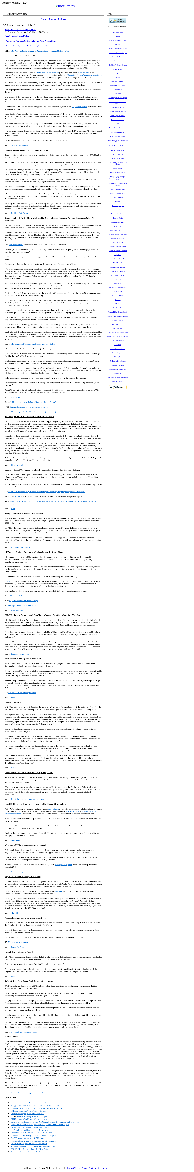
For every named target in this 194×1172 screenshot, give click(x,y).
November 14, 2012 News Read (20, 29)
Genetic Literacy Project (117, 85)
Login (104, 1168)
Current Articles (48, 19)
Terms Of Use (73, 1168)
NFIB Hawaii (118, 291)
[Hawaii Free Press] (65, 6)
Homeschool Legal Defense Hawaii (117, 210)
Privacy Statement (90, 1168)
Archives (62, 19)
